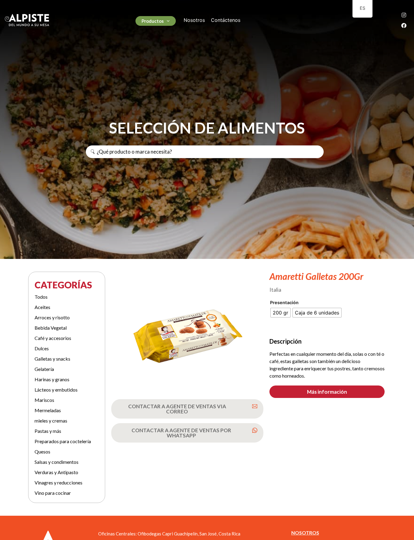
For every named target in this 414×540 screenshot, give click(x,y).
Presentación (284, 303)
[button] (327, 391)
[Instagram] (404, 15)
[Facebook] (404, 25)
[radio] (280, 312)
